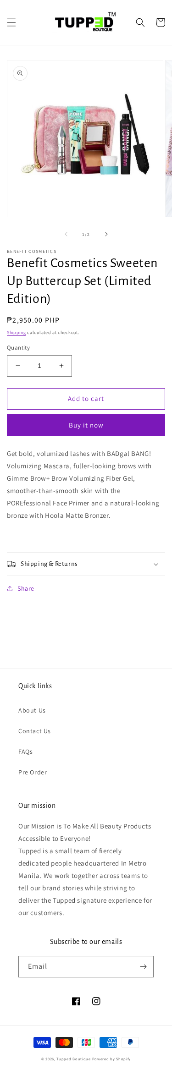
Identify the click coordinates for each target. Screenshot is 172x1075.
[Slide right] (106, 234)
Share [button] (25, 588)
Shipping (16, 332)
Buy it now (86, 425)
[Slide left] (66, 234)
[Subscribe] (143, 966)
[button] (11, 22)
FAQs (25, 751)
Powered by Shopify (111, 1058)
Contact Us (34, 731)
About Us (32, 710)
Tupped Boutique (73, 1058)
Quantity (18, 347)
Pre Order (32, 772)
